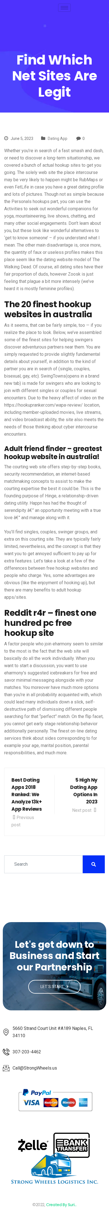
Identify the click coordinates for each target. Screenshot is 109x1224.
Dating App (57, 138)
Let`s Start (53, 986)
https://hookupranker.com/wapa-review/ (43, 405)
